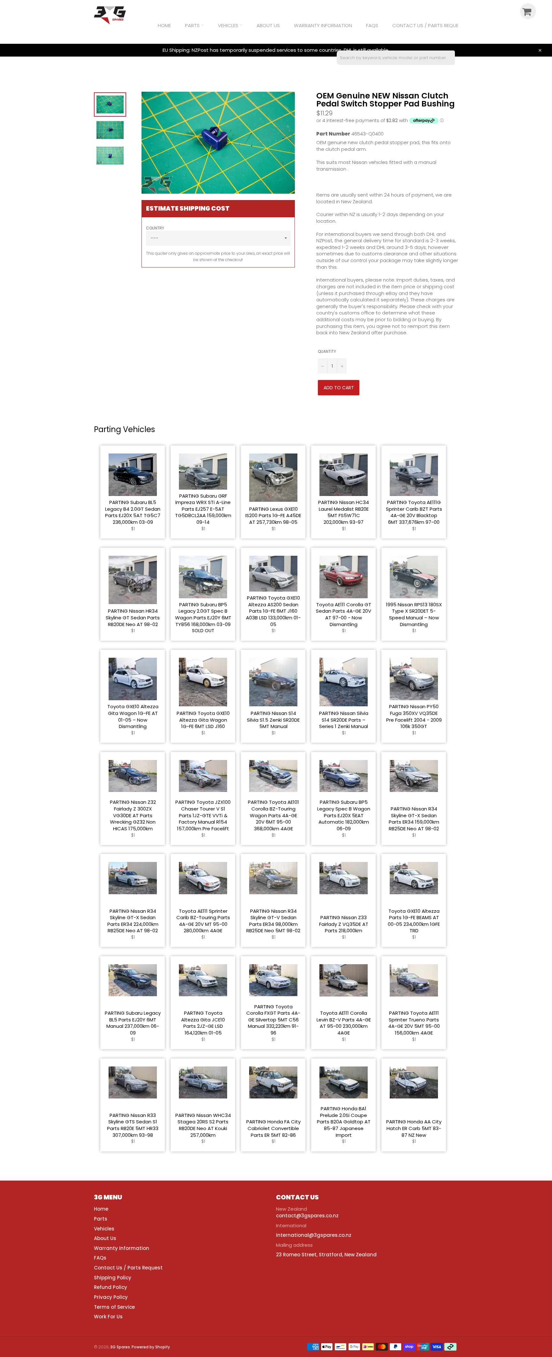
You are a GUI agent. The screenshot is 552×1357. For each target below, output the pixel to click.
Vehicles (229, 25)
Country (155, 228)
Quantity (327, 351)
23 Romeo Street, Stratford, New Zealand (326, 1254)
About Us (268, 25)
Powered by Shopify (151, 1347)
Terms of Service (114, 1307)
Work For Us (108, 1316)
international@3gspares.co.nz (313, 1235)
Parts (193, 25)
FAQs (372, 25)
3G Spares (120, 1347)
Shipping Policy (112, 1277)
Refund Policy (110, 1287)
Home (164, 25)
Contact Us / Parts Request (428, 25)
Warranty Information (323, 25)
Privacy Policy (111, 1297)
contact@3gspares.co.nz (307, 1215)
